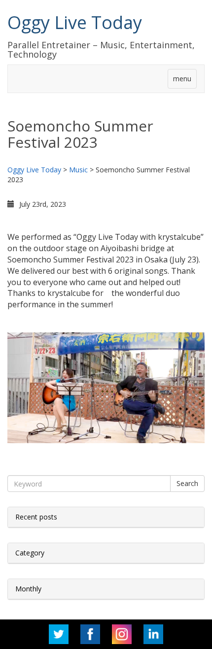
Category (29, 552)
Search (187, 483)
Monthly (28, 588)
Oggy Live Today (74, 22)
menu (182, 78)
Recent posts (36, 516)
